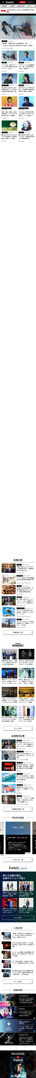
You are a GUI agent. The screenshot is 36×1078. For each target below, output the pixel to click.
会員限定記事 (21, 6)
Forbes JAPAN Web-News (24, 583)
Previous (4, 838)
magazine (4, 71)
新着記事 (4, 6)
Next (31, 838)
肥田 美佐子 (22, 141)
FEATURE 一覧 (18, 860)
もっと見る (18, 728)
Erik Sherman (20, 572)
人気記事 (12, 6)
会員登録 (22, 2)
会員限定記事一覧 (18, 809)
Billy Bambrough (21, 605)
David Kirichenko (21, 627)
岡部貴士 (19, 770)
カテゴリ (29, 6)
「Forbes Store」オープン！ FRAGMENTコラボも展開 (20, 11)
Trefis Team (20, 782)
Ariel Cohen (20, 594)
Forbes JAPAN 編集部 (7, 48)
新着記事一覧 (18, 632)
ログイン (30, 2)
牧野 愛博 (19, 793)
